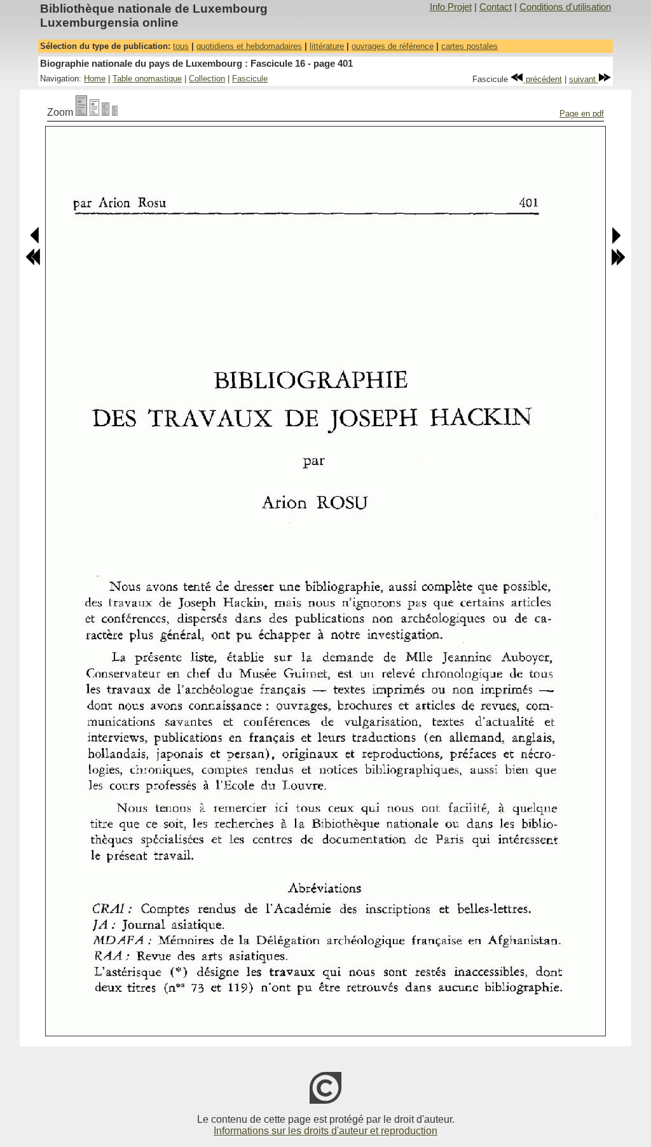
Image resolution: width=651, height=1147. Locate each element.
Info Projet (451, 7)
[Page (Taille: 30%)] (115, 112)
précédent (542, 79)
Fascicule (250, 78)
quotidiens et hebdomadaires (249, 46)
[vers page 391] (33, 263)
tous (181, 46)
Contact (495, 7)
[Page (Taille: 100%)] (81, 112)
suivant (583, 79)
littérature (327, 46)
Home (95, 78)
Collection (207, 78)
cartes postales (469, 46)
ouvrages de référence (393, 46)
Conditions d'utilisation (565, 7)
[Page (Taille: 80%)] (94, 112)
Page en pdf (581, 113)
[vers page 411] (618, 263)
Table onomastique (147, 78)
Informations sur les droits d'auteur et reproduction (325, 1130)
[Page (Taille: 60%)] (105, 112)
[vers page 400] (35, 241)
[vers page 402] (615, 241)
